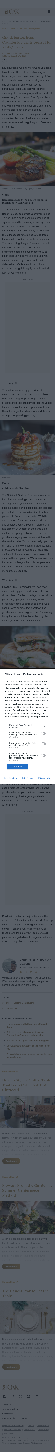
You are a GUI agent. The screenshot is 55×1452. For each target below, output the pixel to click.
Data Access (27, 778)
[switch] (43, 733)
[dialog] (27, 726)
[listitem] (27, 726)
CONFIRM (17, 766)
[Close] (49, 674)
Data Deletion (10, 778)
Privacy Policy (44, 778)
